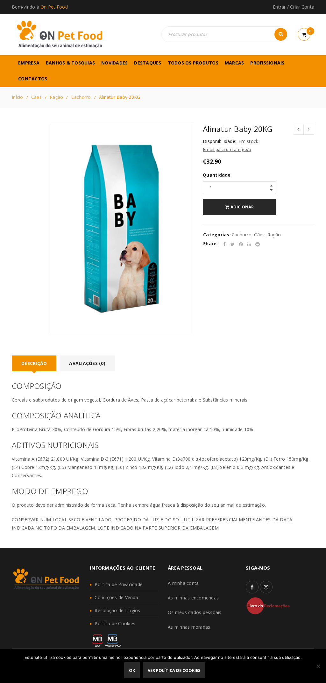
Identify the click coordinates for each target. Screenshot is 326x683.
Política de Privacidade (119, 584)
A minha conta (183, 583)
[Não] (318, 666)
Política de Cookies (115, 623)
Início (17, 97)
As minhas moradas (189, 627)
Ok (132, 670)
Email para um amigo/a (227, 149)
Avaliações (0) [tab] (87, 363)
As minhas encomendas (193, 598)
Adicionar (242, 207)
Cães (36, 97)
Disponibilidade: (219, 141)
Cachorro (81, 97)
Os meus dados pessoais (195, 612)
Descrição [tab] (34, 363)
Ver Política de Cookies (174, 670)
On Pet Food (54, 7)
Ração (56, 97)
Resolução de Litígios (117, 610)
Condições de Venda (116, 597)
